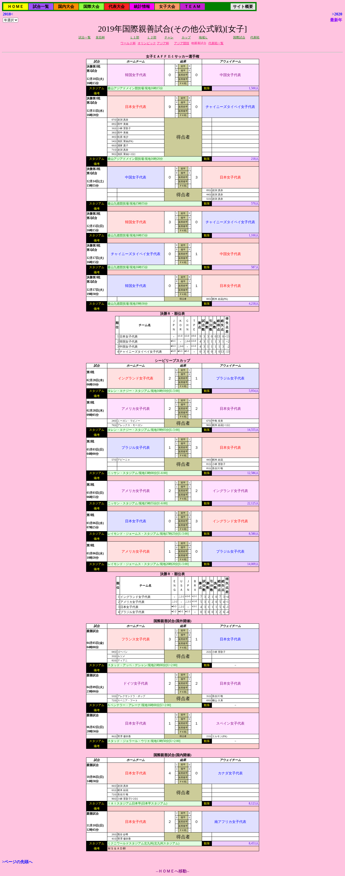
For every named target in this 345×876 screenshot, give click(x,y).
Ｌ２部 (151, 37)
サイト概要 (243, 6)
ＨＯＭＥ (16, 6)
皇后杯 (100, 37)
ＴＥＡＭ (192, 6)
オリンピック (147, 43)
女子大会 (167, 6)
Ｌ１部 (134, 37)
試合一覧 (41, 6)
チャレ (169, 37)
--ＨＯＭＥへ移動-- (172, 871)
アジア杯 (163, 43)
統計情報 (142, 6)
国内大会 (66, 6)
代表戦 (254, 37)
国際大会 (91, 6)
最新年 (336, 20)
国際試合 (239, 37)
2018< (8, 14)
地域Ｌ (203, 37)
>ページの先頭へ (17, 862)
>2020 (337, 14)
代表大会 (117, 6)
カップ (186, 37)
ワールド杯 (128, 43)
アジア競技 (181, 43)
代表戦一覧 (216, 43)
